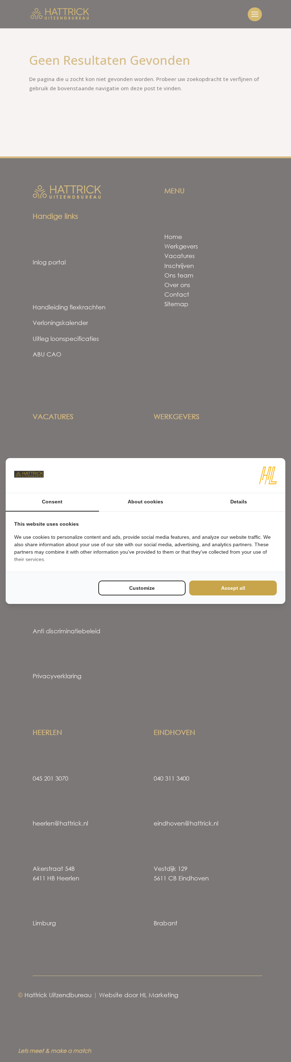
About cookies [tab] (145, 501)
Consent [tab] (52, 501)
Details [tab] (238, 501)
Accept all (233, 588)
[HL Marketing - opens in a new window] (268, 475)
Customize (142, 588)
